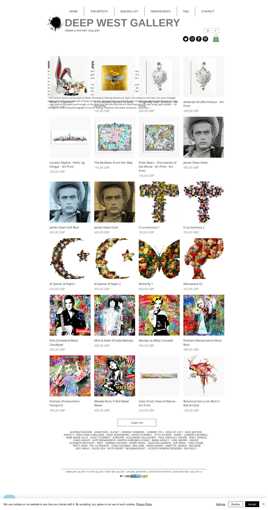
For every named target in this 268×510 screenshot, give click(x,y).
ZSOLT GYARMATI (100, 437)
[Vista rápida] (70, 76)
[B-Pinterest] (205, 39)
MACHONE (195, 445)
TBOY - (101, 443)
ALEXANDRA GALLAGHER (141, 437)
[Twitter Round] (186, 39)
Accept (252, 504)
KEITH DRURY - (117, 448)
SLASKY (115, 432)
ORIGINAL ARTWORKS (136, 471)
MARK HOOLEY (160, 440)
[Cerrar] (263, 504)
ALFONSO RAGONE (76, 432)
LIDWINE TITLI (155, 432)
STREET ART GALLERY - (115, 471)
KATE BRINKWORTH (103, 440)
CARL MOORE (179, 440)
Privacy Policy (144, 504)
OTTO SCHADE (163, 435)
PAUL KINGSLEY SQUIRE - (173, 437)
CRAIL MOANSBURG (117, 435)
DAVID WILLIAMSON (159, 443)
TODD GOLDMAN (120, 445)
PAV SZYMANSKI (100, 445)
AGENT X (67, 435)
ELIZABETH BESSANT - (79, 443)
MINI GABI (138, 445)
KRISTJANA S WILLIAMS (90, 435)
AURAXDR (118, 437)
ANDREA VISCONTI (116, 443)
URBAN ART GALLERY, (75, 471)
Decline (235, 504)
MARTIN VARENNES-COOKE (134, 440)
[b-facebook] (199, 39)
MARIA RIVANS (155, 445)
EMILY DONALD (198, 437)
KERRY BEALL (137, 443)
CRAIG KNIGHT (82, 440)
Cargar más (137, 422)
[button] (216, 38)
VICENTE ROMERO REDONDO (165, 448)
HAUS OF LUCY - (175, 432)
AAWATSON (101, 432)
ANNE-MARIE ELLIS (77, 437)
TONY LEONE (195, 443)
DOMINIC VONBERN (133, 432)
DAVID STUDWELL (142, 435)
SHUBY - (179, 435)
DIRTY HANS (80, 445)
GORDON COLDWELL (196, 435)
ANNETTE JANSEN (176, 445)
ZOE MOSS (179, 443)
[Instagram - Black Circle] (192, 39)
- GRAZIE (193, 440)
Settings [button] (220, 504)
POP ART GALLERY (94, 471)
